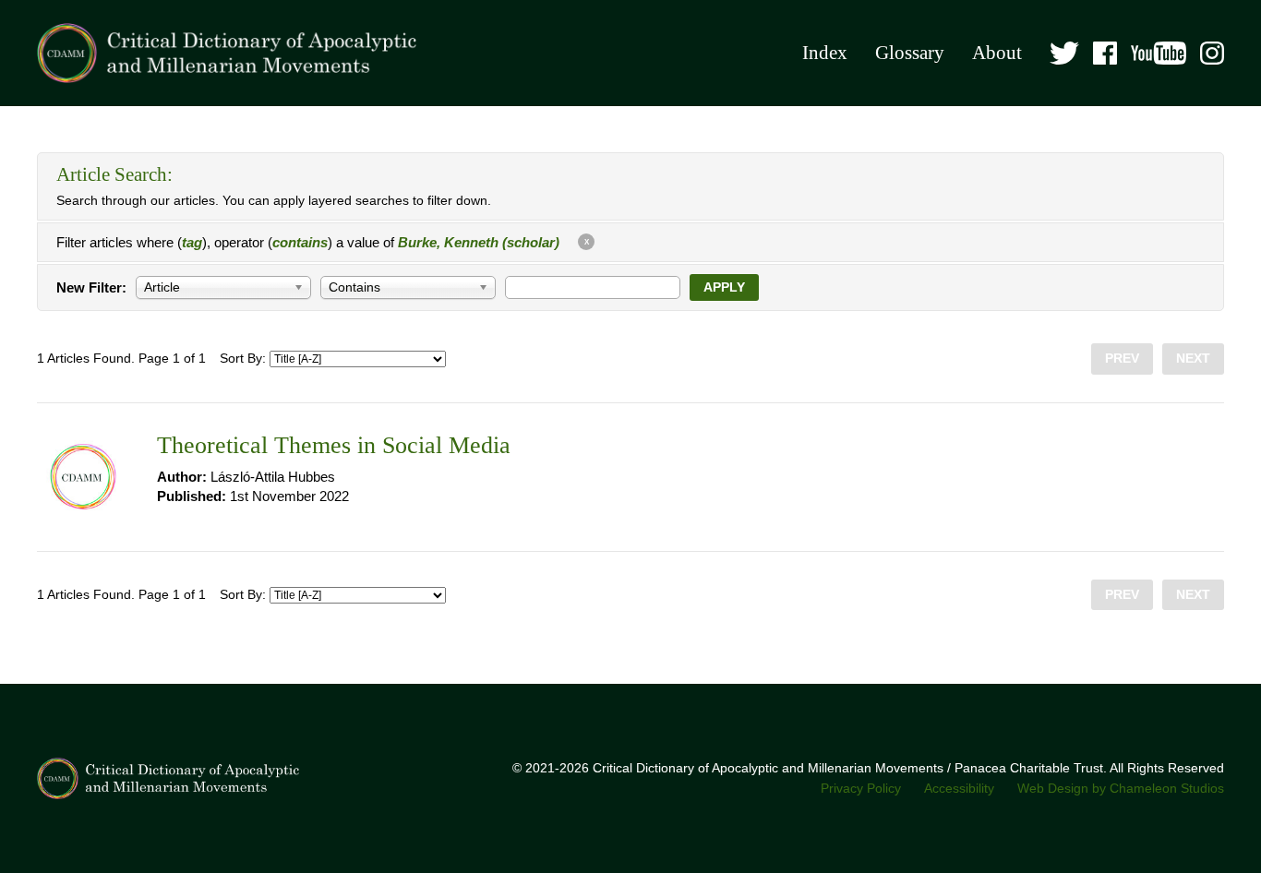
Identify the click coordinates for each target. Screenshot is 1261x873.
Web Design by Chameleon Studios (1120, 788)
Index (824, 53)
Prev (1122, 358)
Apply (724, 287)
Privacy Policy (861, 788)
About (997, 53)
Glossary (909, 53)
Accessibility (959, 788)
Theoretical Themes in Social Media (333, 445)
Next (1193, 358)
